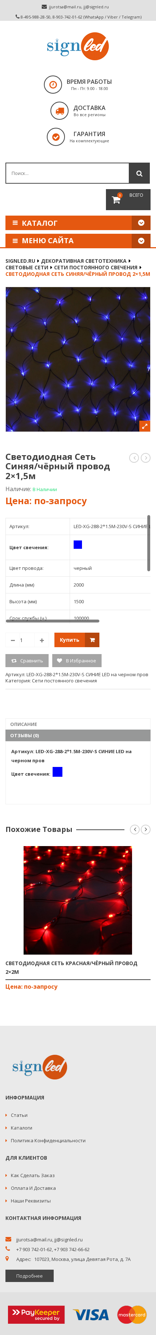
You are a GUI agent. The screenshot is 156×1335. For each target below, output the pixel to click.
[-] (12, 640)
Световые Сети (26, 267)
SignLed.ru (20, 260)
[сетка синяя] (78, 359)
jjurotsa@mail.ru (65, 6)
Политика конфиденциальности (48, 1140)
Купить (69, 639)
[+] (41, 640)
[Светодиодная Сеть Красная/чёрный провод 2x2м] (78, 900)
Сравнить (31, 660)
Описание (23, 724)
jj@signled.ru (96, 6)
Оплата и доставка (33, 1188)
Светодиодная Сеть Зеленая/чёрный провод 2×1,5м (146, 458)
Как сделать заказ (33, 1175)
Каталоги (21, 1127)
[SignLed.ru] (78, 46)
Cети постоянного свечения (95, 267)
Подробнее (29, 1276)
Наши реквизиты (31, 1200)
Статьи (19, 1115)
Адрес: (23, 1259)
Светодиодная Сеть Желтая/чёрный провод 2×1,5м (134, 458)
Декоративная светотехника (84, 260)
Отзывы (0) (24, 735)
